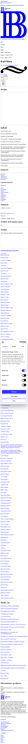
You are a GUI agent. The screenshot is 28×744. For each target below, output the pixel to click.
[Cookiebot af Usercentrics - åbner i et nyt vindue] (19, 342)
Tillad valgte (14, 396)
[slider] (14, 56)
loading (2, 80)
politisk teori (4, 176)
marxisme (3, 174)
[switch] (24, 375)
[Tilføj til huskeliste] (3, 84)
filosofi (2, 175)
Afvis (14, 400)
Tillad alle (14, 391)
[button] (14, 688)
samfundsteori (4, 178)
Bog (2, 77)
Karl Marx (3, 179)
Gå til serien (4, 253)
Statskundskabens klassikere (11, 65)
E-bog (5, 76)
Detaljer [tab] (14, 346)
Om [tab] (23, 346)
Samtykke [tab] (5, 346)
